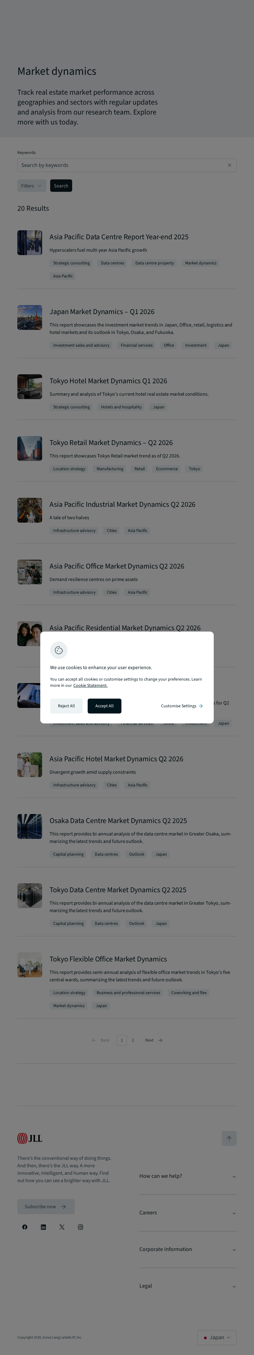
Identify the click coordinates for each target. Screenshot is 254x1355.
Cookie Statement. (90, 685)
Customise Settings (182, 706)
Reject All (66, 706)
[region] (127, 677)
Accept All (104, 706)
